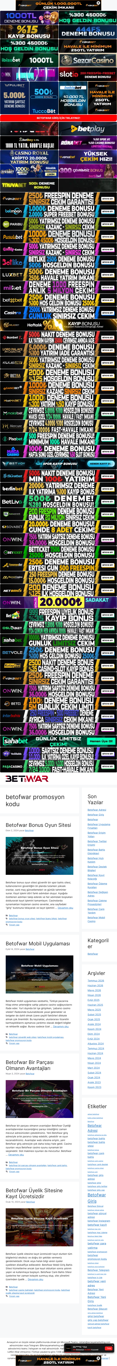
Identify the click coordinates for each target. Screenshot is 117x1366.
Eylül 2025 (93, 1000)
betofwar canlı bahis (57, 1165)
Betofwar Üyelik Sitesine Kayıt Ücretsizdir (34, 1193)
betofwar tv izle (95, 1277)
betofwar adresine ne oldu (97, 1135)
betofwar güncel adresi (97, 1215)
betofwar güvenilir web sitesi (22, 1037)
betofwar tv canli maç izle (97, 1274)
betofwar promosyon (97, 1251)
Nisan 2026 (94, 995)
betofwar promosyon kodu (19, 1040)
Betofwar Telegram (98, 1270)
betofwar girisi (94, 1183)
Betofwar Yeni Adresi (96, 1291)
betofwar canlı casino (95, 1161)
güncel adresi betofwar (98, 1324)
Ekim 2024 (94, 1034)
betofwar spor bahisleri (96, 1267)
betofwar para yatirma (97, 1245)
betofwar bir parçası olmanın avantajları (27, 1165)
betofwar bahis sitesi (96, 1144)
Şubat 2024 (94, 1072)
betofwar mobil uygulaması (50, 1037)
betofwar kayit (97, 1225)
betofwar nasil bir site (96, 1240)
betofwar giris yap (96, 1190)
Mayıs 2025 (94, 1009)
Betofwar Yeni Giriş (97, 1299)
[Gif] (58, 325)
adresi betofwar (93, 1114)
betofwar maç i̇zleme (97, 1232)
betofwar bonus (93, 1150)
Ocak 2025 (94, 1019)
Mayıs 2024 (94, 1058)
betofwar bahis (96, 1138)
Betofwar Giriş (96, 814)
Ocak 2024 (94, 1077)
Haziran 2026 (95, 985)
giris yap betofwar (98, 1320)
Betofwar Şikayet (97, 1308)
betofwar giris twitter (97, 1186)
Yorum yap (14, 925)
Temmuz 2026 (96, 980)
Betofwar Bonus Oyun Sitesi (38, 825)
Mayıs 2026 (94, 990)
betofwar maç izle (94, 1229)
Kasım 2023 (94, 1087)
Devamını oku (65, 907)
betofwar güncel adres (96, 1210)
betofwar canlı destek (98, 1164)
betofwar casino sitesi (96, 1168)
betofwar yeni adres (97, 1283)
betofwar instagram (99, 1220)
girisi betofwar (96, 1316)
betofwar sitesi (93, 1263)
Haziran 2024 (95, 1053)
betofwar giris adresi (95, 1177)
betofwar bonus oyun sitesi (22, 918)
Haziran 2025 (95, 1004)
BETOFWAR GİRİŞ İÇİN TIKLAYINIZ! (58, 118)
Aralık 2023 (94, 1082)
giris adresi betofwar (95, 1313)
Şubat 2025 (94, 1014)
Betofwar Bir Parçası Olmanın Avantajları (30, 1065)
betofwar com (93, 1172)
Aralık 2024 (94, 1024)
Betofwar (13, 915)
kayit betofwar (94, 1327)
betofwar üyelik (95, 1305)
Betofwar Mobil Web (95, 1236)
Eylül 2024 (94, 1038)
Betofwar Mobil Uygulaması (38, 943)
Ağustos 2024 (96, 1043)
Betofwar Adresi (97, 809)
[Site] (58, 198)
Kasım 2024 (94, 1029)
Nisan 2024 (94, 1063)
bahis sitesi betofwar (95, 1118)
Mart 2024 (94, 1067)
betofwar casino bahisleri (21, 1290)
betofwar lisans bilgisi (46, 918)
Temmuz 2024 (96, 1048)
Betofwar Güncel (95, 1206)
